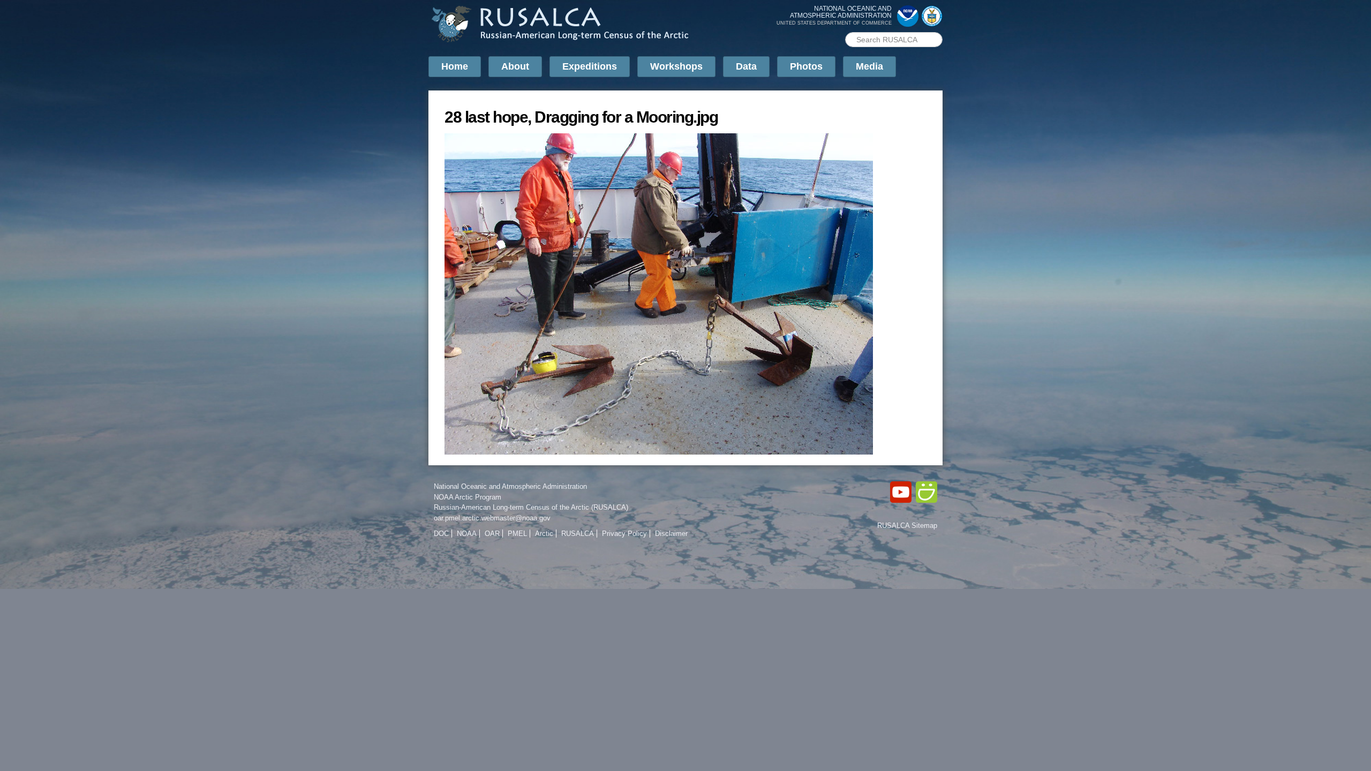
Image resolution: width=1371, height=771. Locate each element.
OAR (492, 534)
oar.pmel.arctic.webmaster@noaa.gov (492, 518)
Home (454, 66)
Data (746, 66)
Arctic (544, 534)
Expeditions (589, 66)
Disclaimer (671, 534)
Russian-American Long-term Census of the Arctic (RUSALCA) (531, 507)
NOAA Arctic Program (467, 497)
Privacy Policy (624, 534)
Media (869, 66)
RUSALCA (577, 534)
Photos (806, 66)
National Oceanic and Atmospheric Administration (510, 486)
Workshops (676, 66)
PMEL (517, 534)
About (515, 66)
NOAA (467, 534)
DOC (441, 534)
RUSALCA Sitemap (907, 525)
